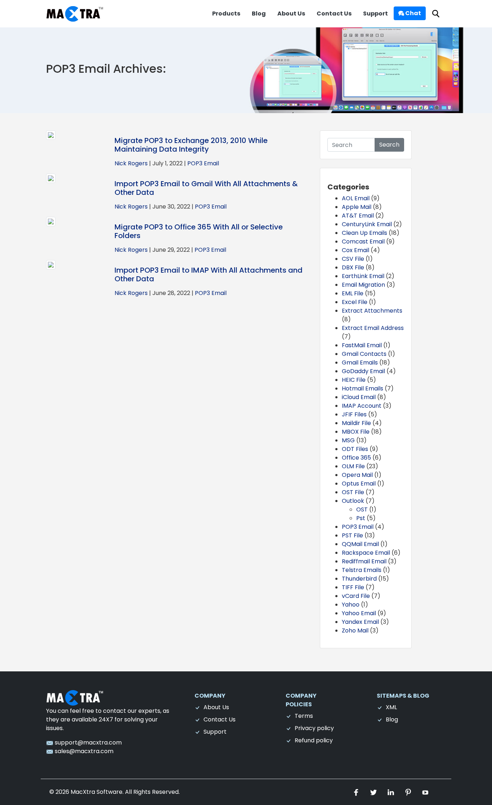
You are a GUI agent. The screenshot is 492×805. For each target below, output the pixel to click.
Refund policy (314, 740)
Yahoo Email (359, 613)
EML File (352, 293)
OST (362, 509)
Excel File (354, 302)
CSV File (353, 259)
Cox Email (355, 250)
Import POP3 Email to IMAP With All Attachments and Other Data (209, 274)
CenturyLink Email (367, 224)
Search (389, 144)
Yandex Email (360, 622)
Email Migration (363, 285)
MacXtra (83, 792)
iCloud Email (359, 397)
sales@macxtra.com (83, 751)
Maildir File (356, 423)
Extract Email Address (373, 328)
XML (391, 707)
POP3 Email (203, 163)
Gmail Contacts (364, 354)
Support (375, 13)
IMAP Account (361, 406)
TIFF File (353, 587)
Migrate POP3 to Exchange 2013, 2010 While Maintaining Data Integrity (191, 144)
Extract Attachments (372, 311)
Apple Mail (356, 207)
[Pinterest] (408, 792)
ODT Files (355, 449)
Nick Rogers (131, 163)
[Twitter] (374, 792)
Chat (412, 13)
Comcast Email (363, 241)
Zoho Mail (355, 630)
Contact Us (334, 13)
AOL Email (356, 198)
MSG (348, 440)
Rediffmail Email (364, 561)
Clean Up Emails (364, 233)
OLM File (353, 466)
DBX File (353, 267)
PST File (352, 535)
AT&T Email (358, 215)
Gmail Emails (360, 362)
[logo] (75, 697)
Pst (360, 518)
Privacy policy (314, 728)
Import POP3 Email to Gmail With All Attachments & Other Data (206, 188)
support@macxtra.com (87, 742)
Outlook (353, 501)
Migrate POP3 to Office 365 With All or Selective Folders (199, 231)
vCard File (356, 596)
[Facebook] (357, 792)
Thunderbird (359, 578)
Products (226, 13)
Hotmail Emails (362, 388)
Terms (304, 716)
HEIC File (354, 380)
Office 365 (356, 457)
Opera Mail (357, 475)
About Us (291, 13)
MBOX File (356, 432)
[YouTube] (425, 792)
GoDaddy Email (363, 371)
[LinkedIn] (391, 792)
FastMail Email (362, 345)
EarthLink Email (363, 276)
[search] (436, 13)
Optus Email (359, 483)
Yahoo (350, 604)
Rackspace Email (366, 553)
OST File (353, 492)
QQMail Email (360, 544)
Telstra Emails (361, 570)
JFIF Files (354, 414)
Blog (259, 13)
